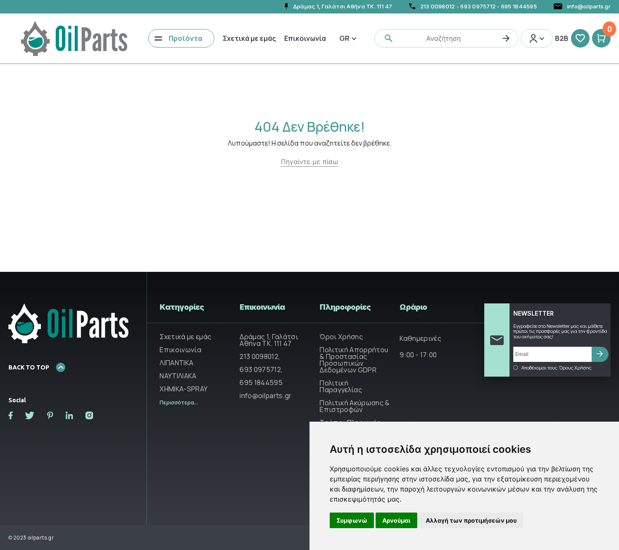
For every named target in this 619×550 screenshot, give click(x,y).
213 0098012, (260, 356)
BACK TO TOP (28, 367)
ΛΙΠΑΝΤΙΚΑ (176, 362)
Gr (344, 38)
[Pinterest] (50, 415)
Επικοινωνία (305, 38)
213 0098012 (437, 6)
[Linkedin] (69, 415)
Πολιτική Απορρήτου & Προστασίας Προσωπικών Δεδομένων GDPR (354, 360)
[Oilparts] (74, 37)
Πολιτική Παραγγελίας (341, 386)
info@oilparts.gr (265, 395)
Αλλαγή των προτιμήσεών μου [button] (471, 520)
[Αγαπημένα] (580, 38)
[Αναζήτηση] (506, 38)
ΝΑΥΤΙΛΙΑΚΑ (178, 375)
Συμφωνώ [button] (351, 520)
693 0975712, (261, 369)
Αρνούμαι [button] (396, 520)
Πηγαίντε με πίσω (309, 161)
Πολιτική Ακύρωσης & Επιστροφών (355, 406)
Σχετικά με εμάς (249, 38)
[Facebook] (10, 415)
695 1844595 (519, 6)
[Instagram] (89, 415)
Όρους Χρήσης (575, 367)
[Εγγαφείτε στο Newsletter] (600, 354)
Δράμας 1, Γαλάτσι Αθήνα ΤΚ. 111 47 (269, 340)
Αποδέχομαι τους (556, 367)
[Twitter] (30, 415)
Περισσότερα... (179, 402)
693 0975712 (478, 6)
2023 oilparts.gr (31, 537)
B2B (561, 38)
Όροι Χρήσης (341, 336)
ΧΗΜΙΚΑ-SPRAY (184, 388)
